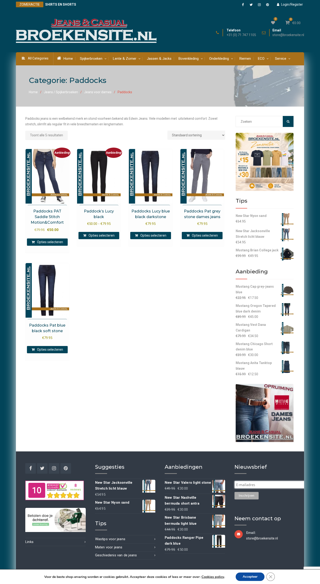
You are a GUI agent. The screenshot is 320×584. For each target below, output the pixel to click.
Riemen (245, 58)
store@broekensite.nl (288, 35)
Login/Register (292, 4)
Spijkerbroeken (91, 58)
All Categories (38, 58)
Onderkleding (219, 58)
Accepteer (250, 576)
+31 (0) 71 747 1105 (241, 35)
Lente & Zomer (124, 58)
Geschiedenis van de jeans (116, 555)
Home (68, 58)
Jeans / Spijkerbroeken (61, 92)
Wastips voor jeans (110, 539)
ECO (261, 58)
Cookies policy (212, 577)
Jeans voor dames (98, 92)
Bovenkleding (189, 58)
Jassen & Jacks (159, 58)
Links (29, 542)
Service (280, 58)
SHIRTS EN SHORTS (60, 4)
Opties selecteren (50, 242)
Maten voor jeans (109, 547)
